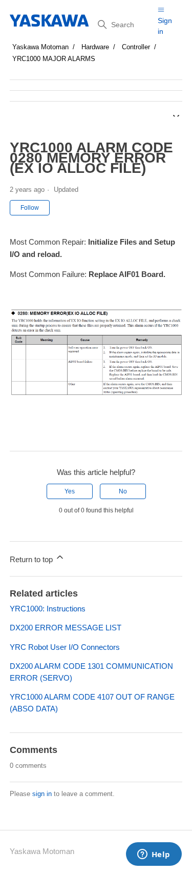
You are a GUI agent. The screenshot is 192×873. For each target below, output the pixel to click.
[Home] (50, 20)
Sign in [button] (165, 25)
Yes (70, 491)
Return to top (32, 559)
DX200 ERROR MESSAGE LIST (65, 627)
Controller (136, 47)
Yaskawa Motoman (40, 47)
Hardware (95, 47)
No (123, 491)
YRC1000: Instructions (48, 608)
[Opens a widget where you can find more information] (153, 855)
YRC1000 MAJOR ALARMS (53, 59)
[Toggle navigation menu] (161, 9)
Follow (29, 207)
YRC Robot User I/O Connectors (65, 647)
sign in (42, 794)
